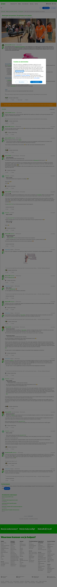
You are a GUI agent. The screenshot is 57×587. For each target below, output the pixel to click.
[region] (29, 71)
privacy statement (26, 75)
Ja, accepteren (36, 82)
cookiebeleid (18, 75)
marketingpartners (20, 71)
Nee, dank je (21, 82)
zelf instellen (36, 77)
